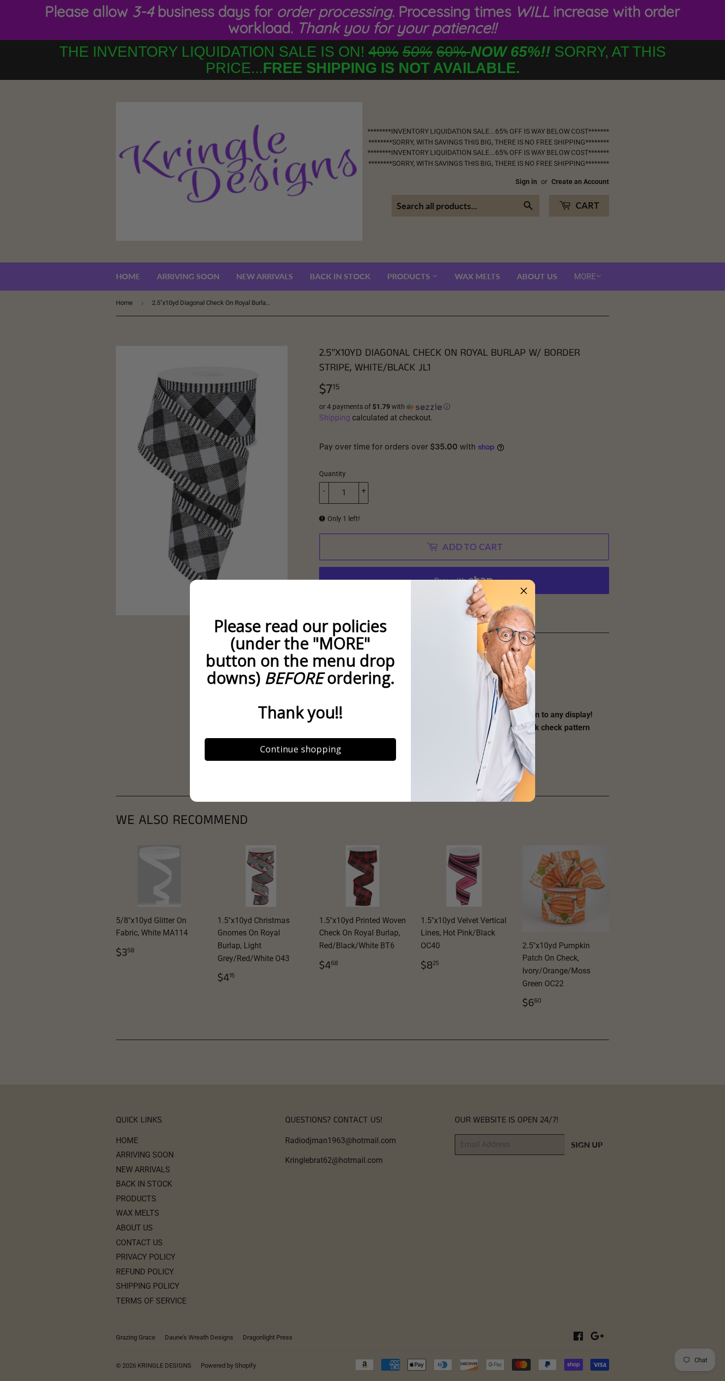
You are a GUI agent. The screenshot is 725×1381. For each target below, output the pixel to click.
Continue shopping (289, 845)
